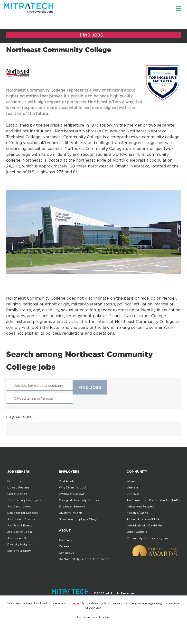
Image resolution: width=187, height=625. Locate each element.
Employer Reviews (71, 493)
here (75, 603)
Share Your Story (19, 550)
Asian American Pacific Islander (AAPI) (153, 500)
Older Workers (137, 531)
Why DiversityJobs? (72, 487)
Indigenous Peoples (140, 506)
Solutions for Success (22, 512)
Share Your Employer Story (78, 519)
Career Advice (17, 493)
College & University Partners (79, 500)
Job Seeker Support (21, 538)
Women (132, 481)
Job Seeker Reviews (21, 519)
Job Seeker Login (19, 531)
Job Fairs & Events (19, 525)
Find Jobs (14, 481)
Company (65, 540)
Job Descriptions (19, 506)
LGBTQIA (133, 493)
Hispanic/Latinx (137, 512)
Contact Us (66, 552)
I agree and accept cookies (93, 617)
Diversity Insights (19, 544)
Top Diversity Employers (24, 500)
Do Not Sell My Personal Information (84, 559)
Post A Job (66, 481)
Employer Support (72, 506)
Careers (64, 546)
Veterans (133, 487)
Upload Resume (18, 487)
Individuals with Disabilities (145, 525)
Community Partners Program (147, 538)
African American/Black (143, 519)
